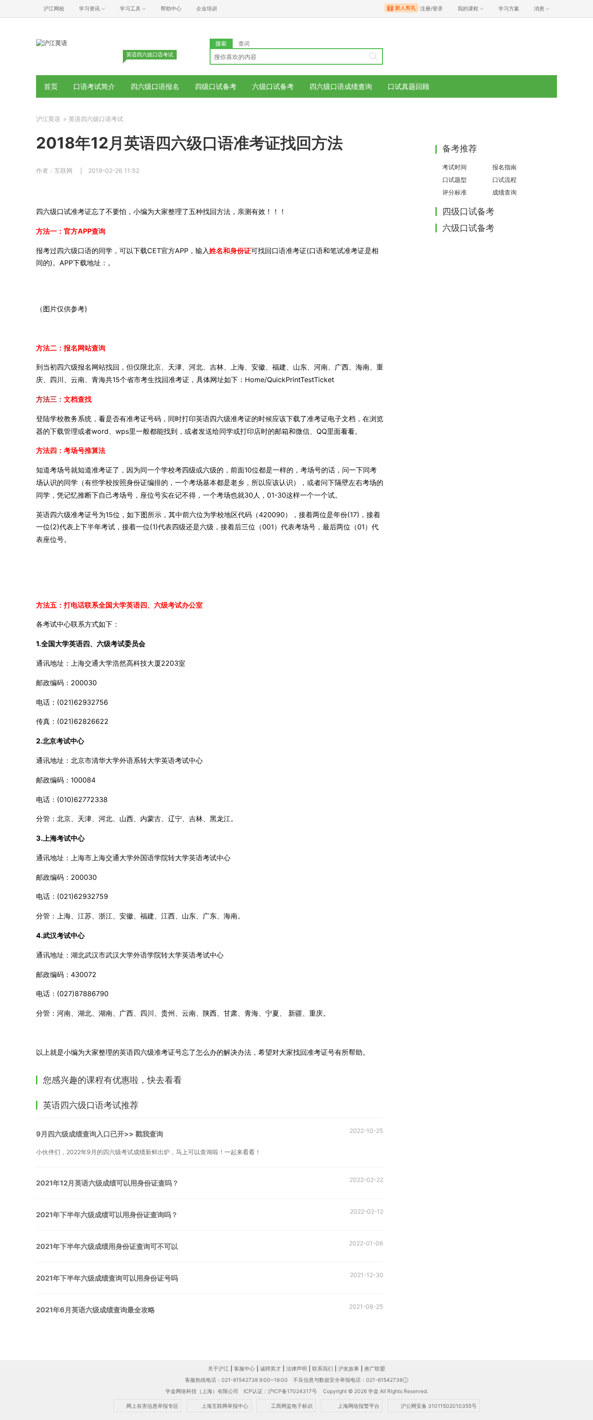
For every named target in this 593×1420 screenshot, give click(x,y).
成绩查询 (504, 192)
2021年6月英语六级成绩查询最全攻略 (95, 1309)
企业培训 (206, 8)
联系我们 (322, 1368)
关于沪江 (218, 1368)
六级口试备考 (273, 86)
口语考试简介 (94, 86)
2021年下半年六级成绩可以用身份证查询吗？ (107, 1214)
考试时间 (454, 167)
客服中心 (244, 1368)
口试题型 (454, 179)
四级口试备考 (216, 86)
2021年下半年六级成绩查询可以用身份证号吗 (107, 1278)
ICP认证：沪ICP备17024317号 (280, 1391)
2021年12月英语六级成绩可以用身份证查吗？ (107, 1183)
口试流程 (504, 179)
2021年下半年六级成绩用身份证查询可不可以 (107, 1246)
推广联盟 (374, 1368)
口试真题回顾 (408, 86)
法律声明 (296, 1368)
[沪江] (51, 42)
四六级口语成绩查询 (341, 86)
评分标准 (454, 192)
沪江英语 (48, 118)
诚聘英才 (270, 1368)
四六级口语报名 (155, 86)
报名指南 (504, 167)
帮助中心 (171, 8)
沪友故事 (348, 1368)
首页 (51, 86)
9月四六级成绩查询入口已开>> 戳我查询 (99, 1133)
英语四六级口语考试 (96, 118)
